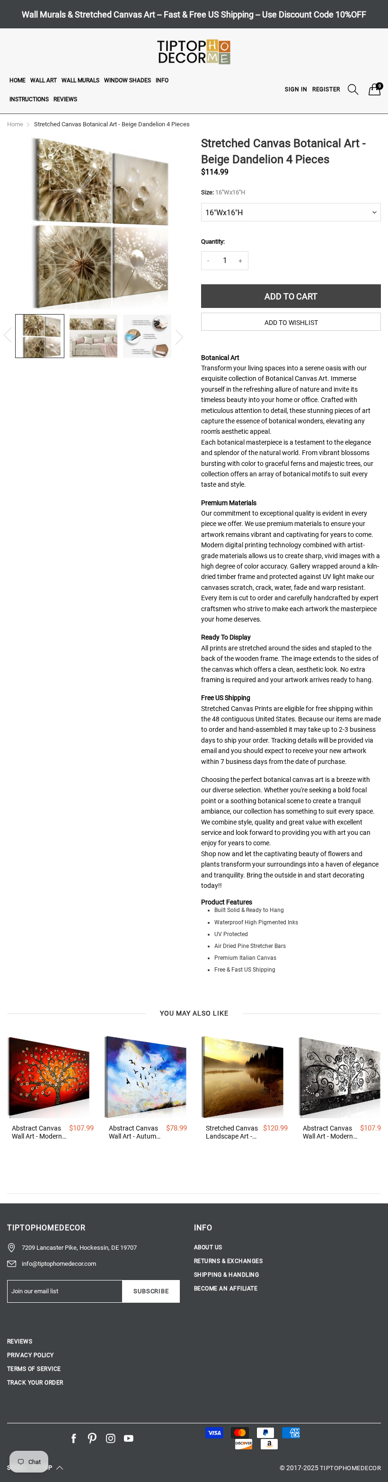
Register (326, 89)
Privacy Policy (30, 1355)
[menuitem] (17, 79)
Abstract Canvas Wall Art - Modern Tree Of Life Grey (328, 1132)
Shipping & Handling (226, 1275)
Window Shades (127, 80)
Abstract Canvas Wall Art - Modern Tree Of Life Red (37, 1132)
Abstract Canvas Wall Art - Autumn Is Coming (134, 1132)
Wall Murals (80, 80)
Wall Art (43, 80)
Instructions (29, 99)
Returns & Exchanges (228, 1261)
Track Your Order (35, 1382)
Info (162, 80)
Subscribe (150, 1291)
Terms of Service (34, 1369)
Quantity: (213, 241)
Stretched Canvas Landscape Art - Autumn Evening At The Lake (232, 1132)
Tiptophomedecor (350, 1468)
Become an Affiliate (225, 1288)
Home (17, 80)
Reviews (65, 99)
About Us (208, 1247)
